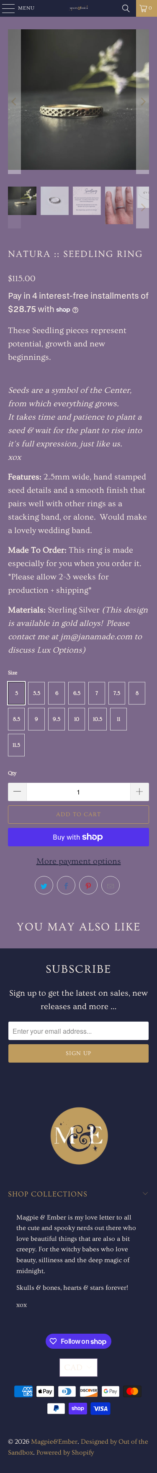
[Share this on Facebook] (66, 885)
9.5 (56, 719)
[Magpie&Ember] (78, 8)
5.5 (36, 693)
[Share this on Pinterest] (88, 885)
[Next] (142, 101)
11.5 (16, 745)
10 (76, 719)
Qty (12, 773)
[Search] (126, 8)
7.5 (116, 693)
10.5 (97, 719)
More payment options (78, 861)
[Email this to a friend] (110, 885)
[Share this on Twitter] (44, 885)
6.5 (76, 693)
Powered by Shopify (65, 1452)
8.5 (16, 719)
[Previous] (14, 101)
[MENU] (4, 8)
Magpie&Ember (54, 1441)
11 (118, 719)
